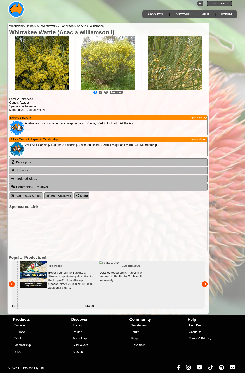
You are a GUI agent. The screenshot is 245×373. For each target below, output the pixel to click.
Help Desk (196, 325)
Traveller (20, 325)
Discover (182, 14)
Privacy (206, 338)
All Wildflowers (47, 26)
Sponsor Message (199, 117)
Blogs (134, 338)
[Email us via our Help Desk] (232, 368)
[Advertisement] (108, 230)
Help (205, 14)
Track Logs (80, 338)
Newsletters (139, 325)
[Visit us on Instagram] (188, 368)
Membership (22, 345)
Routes (77, 332)
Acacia (81, 26)
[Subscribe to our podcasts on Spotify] (221, 368)
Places (77, 325)
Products (155, 14)
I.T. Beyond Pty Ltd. (31, 368)
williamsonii (97, 26)
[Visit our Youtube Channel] (199, 368)
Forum (226, 14)
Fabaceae (67, 26)
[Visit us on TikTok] (210, 368)
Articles (78, 351)
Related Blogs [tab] (26, 178)
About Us (195, 332)
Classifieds (138, 345)
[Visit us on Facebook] (178, 368)
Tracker (19, 338)
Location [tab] (22, 170)
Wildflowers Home (21, 26)
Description (24, 162)
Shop (17, 351)
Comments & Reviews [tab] (32, 187)
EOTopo (19, 332)
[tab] (108, 162)
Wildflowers (80, 345)
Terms (193, 338)
